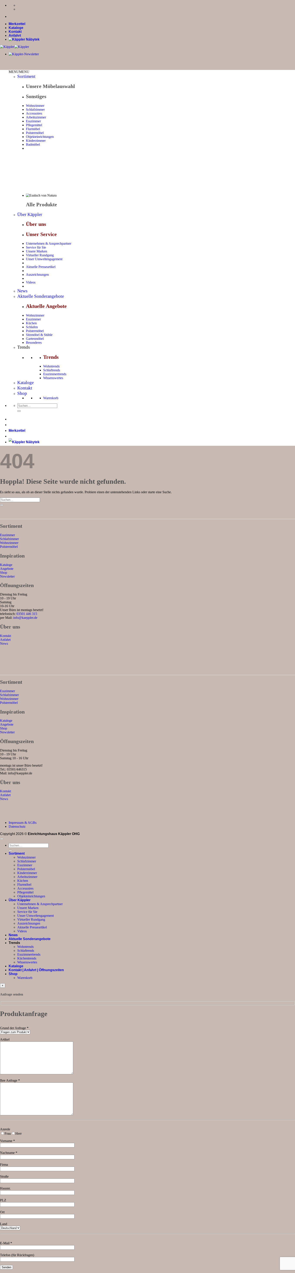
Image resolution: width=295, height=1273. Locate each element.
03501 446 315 (26, 614)
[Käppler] (14, 47)
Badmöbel (33, 144)
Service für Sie (36, 247)
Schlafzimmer (35, 109)
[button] (19, 72)
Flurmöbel (33, 129)
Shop (22, 393)
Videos (30, 282)
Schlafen (32, 327)
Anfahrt (15, 35)
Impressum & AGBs (22, 822)
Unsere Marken (36, 251)
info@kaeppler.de (25, 617)
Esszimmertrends (54, 374)
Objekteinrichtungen (40, 137)
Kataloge (16, 28)
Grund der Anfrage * (14, 1028)
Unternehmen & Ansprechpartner (48, 243)
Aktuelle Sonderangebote (40, 296)
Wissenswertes (53, 378)
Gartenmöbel (35, 338)
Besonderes (34, 342)
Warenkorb (50, 398)
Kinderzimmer (36, 140)
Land (3, 1224)
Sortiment (26, 76)
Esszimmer (33, 121)
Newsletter (7, 576)
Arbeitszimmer (36, 117)
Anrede (5, 1129)
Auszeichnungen (37, 274)
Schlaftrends (51, 370)
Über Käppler (29, 214)
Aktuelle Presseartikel (41, 267)
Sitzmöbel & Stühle (39, 335)
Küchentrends (26, 958)
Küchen (31, 323)
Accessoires (34, 113)
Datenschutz (17, 826)
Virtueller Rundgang (40, 255)
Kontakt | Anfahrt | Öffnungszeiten (36, 970)
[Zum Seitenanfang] (1, 839)
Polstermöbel (35, 133)
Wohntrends (51, 366)
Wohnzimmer (35, 105)
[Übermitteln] (19, 411)
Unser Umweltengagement (44, 259)
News (22, 290)
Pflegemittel (34, 125)
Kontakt (15, 31)
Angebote (6, 568)
